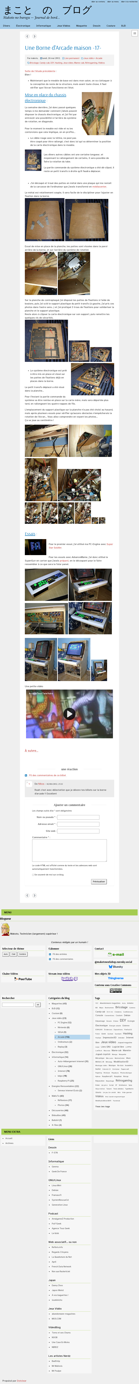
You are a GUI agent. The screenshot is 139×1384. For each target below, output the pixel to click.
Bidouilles (56, 1115)
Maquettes (57, 1004)
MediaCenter (120, 1058)
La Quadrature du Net (62, 1257)
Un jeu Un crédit (109, 1092)
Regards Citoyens (60, 1252)
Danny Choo (57, 1285)
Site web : (51, 831)
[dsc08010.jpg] (90, 633)
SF (116, 1085)
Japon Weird (58, 1290)
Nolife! (98, 1069)
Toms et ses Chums (61, 1333)
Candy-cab (45, 63)
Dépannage (100, 1021)
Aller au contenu (98, 2)
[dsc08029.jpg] (50, 523)
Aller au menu (113, 2)
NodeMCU (129, 1065)
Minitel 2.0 (99, 1062)
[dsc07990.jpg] (79, 361)
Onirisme (115, 1069)
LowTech (98, 1051)
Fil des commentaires (63, 959)
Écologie (131, 1021)
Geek (103, 1034)
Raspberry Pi (64, 1081)
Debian (127, 1015)
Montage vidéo (101, 1065)
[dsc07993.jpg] (74, 294)
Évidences (108, 1030)
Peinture (107, 1073)
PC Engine (62, 1022)
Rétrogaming (91, 63)
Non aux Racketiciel (61, 1271)
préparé (64, 561)
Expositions (118, 1030)
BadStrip (56, 1361)
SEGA (60, 1032)
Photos (61, 1105)
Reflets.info (57, 1247)
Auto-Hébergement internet (71, 1061)
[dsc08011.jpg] (41, 680)
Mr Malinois (57, 1366)
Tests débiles (118, 1089)
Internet (62, 1071)
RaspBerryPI (107, 1076)
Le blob (55, 1233)
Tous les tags (102, 1107)
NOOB (54, 1337)
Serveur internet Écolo (68, 1090)
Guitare (110, 1034)
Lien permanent (72, 58)
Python (97, 1076)
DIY (52, 63)
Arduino (130, 1003)
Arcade (99, 58)
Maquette (122, 1054)
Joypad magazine (125, 1043)
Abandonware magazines (110, 1003)
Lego (97, 1047)
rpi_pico (104, 1085)
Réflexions (63, 1100)
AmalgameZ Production (63, 1219)
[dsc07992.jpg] (41, 294)
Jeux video (68, 63)
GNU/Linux (63, 1066)
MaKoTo (55, 1096)
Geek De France (59, 1171)
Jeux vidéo (89, 58)
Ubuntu (98, 1092)
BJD (54, 1008)
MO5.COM (56, 1319)
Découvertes (58, 1110)
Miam (128, 1058)
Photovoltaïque (126, 1073)
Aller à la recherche (129, 2)
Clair (13, 954)
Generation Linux (60, 1205)
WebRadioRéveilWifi (103, 1101)
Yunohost (116, 1101)
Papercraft (125, 1069)
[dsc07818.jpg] (46, 600)
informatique (58, 1057)
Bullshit (55, 1120)
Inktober (121, 1038)
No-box (120, 1065)
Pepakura (115, 1073)
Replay (61, 1047)
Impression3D (109, 1038)
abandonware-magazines (63, 1314)
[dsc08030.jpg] (66, 523)
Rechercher (8, 998)
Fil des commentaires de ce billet (47, 775)
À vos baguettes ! (60, 1295)
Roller (97, 1085)
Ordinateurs (63, 1042)
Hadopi (98, 1038)
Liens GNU (106, 1047)
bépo (60, 1076)
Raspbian (118, 1076)
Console (99, 1015)
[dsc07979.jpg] (44, 240)
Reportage (110, 1081)
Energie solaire (115, 1026)
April (54, 1262)
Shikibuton (123, 1085)
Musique (112, 1065)
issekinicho (57, 1300)
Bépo (101, 1008)
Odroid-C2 (106, 1069)
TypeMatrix (129, 1089)
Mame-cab (79, 63)
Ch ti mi (110, 1012)
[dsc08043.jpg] (90, 456)
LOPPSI (128, 1047)
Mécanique (99, 1058)
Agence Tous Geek (61, 1228)
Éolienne (126, 1026)
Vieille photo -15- (27, 36)
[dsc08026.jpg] (33, 523)
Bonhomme (109, 1008)
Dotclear (21, 1381)
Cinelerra (118, 1012)
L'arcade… (34, 36)
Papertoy (98, 1073)
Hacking (58, 63)
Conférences (128, 1012)
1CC (96, 1003)
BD (96, 1008)
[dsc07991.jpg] (101, 361)
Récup (125, 1076)
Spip (130, 1085)
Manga (114, 1054)
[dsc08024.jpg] (102, 523)
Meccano (109, 1058)
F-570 (55, 1153)
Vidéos (101, 63)
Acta (124, 1003)
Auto (6, 954)
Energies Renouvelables (63, 1086)
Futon (97, 1034)
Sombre (22, 954)
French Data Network (61, 1267)
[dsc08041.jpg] (79, 500)
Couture (55, 1013)
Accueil (8, 1138)
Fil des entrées (60, 954)
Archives (9, 1143)
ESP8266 (98, 1030)
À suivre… (31, 751)
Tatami (109, 1089)
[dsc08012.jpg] (74, 680)
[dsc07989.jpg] (46, 361)
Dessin (109, 1021)
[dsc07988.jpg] (86, 240)
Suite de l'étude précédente (40, 71)
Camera (132, 1008)
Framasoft (56, 1195)
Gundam (118, 1034)
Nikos (41, 784)
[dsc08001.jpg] (90, 600)
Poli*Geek (56, 1224)
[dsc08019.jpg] (95, 523)
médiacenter (99, 187)
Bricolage (34, 63)
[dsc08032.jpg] (83, 523)
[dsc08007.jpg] (46, 633)
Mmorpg (109, 1062)
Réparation (99, 1081)
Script (111, 1085)
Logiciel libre (118, 1047)
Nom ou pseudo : (47, 817)
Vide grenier (127, 1092)
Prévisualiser (99, 882)
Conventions (109, 1015)
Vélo (119, 1092)
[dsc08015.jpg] (99, 680)
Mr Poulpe (56, 1371)
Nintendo (62, 1027)
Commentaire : (41, 837)
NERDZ (55, 1347)
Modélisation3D (121, 1062)
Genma (55, 1167)
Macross (107, 1051)
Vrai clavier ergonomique (115, 1097)
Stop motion (100, 1089)
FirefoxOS (128, 1030)
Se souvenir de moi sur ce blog (49, 875)
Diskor (115, 1021)
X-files (55, 1125)
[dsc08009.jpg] (46, 456)
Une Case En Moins (61, 1342)
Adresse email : (47, 824)
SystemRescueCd (60, 1200)
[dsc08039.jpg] (41, 500)
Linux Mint (56, 1185)
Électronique (58, 1052)
